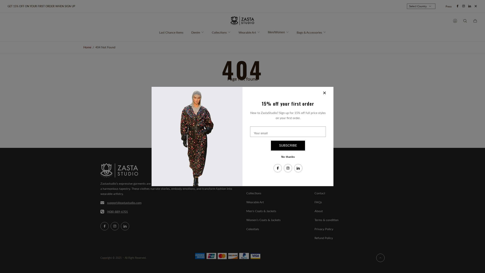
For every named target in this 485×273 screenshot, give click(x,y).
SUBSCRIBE (288, 145)
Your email (261, 133)
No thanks (288, 156)
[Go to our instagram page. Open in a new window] (288, 168)
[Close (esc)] (324, 93)
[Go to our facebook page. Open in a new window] (278, 168)
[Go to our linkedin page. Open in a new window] (298, 168)
